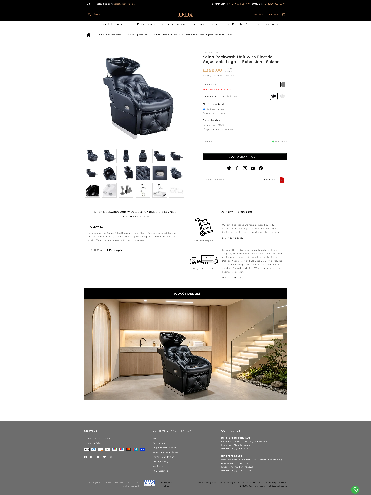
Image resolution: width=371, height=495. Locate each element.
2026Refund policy (207, 483)
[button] (117, 24)
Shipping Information (164, 447)
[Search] (89, 14)
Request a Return (93, 443)
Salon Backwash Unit (109, 34)
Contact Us (159, 443)
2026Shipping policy (276, 483)
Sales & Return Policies (165, 452)
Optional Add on (211, 120)
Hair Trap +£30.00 (215, 125)
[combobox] (107, 14)
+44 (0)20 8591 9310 (274, 4)
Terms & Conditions (163, 457)
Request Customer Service (98, 438)
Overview (96, 226)
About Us (158, 438)
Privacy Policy (160, 461)
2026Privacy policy (229, 483)
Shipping (207, 75)
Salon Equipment (137, 34)
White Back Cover (215, 114)
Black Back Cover (215, 109)
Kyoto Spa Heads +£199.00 (219, 129)
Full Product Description (107, 250)
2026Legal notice (278, 486)
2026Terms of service (252, 483)
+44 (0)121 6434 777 (239, 4)
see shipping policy (232, 237)
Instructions (269, 179)
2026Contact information (253, 486)
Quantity (207, 141)
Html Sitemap (160, 471)
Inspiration (158, 466)
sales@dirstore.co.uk (125, 4)
